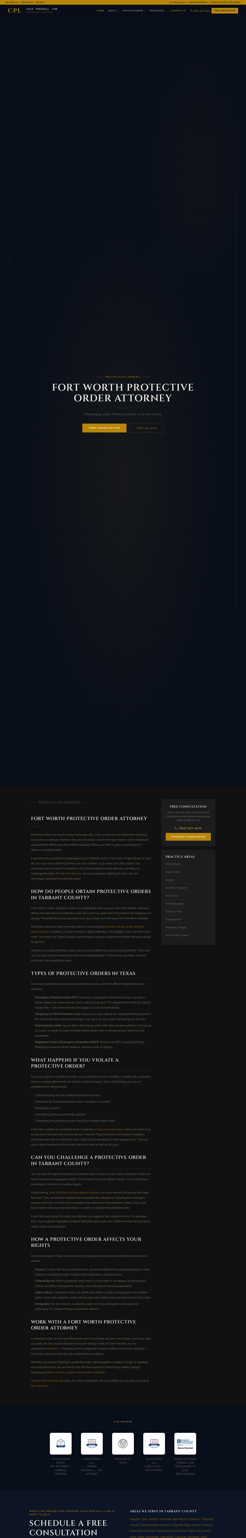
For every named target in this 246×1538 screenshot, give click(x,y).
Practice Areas (133, 10)
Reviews (40, 2)
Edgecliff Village (181, 1525)
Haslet (207, 1530)
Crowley (135, 1525)
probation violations (93, 1372)
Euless (196, 1525)
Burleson (194, 1519)
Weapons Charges (176, 927)
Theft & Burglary (175, 903)
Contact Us (178, 10)
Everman (207, 1525)
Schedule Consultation (188, 836)
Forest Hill (136, 1530)
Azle (144, 1519)
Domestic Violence (176, 887)
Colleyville (207, 1519)
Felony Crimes (174, 911)
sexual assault (39, 931)
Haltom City (194, 1530)
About (112, 10)
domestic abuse (115, 926)
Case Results (27, 2)
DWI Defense (173, 864)
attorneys (52, 1348)
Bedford (153, 1519)
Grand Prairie (178, 1530)
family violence (135, 926)
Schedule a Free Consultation (226, 2)
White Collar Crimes (177, 935)
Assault (170, 879)
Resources (157, 10)
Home (100, 10)
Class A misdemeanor (109, 1129)
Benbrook (166, 1519)
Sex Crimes (172, 895)
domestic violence (54, 1372)
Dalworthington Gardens (155, 1525)
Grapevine (163, 1530)
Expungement (173, 919)
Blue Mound (180, 1519)
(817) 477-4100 (202, 10)
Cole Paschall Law (70, 873)
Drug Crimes (173, 871)
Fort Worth (149, 1530)
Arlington (135, 1519)
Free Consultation (224, 11)
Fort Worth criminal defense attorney (77, 1192)
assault (70, 1372)
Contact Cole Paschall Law (47, 1380)
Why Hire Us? (11, 2)
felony (132, 1139)
